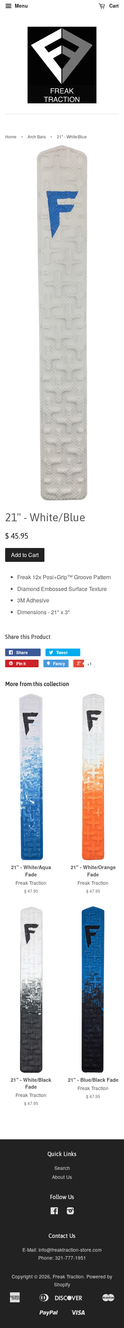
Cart (113, 5)
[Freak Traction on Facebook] (54, 1211)
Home (11, 136)
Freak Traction (68, 1276)
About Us (62, 1176)
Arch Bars (37, 136)
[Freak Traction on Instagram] (70, 1211)
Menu (20, 5)
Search (62, 1167)
